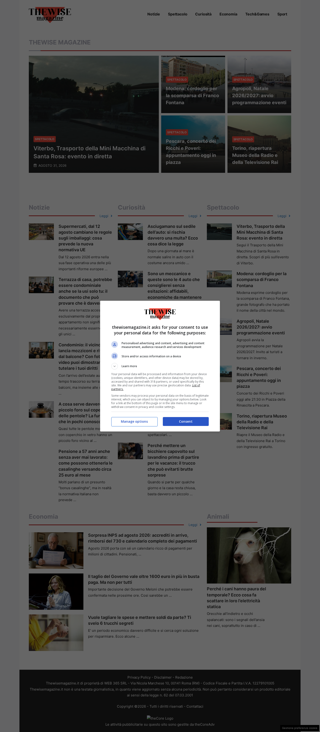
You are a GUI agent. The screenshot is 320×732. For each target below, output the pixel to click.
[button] (160, 366)
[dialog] (160, 366)
